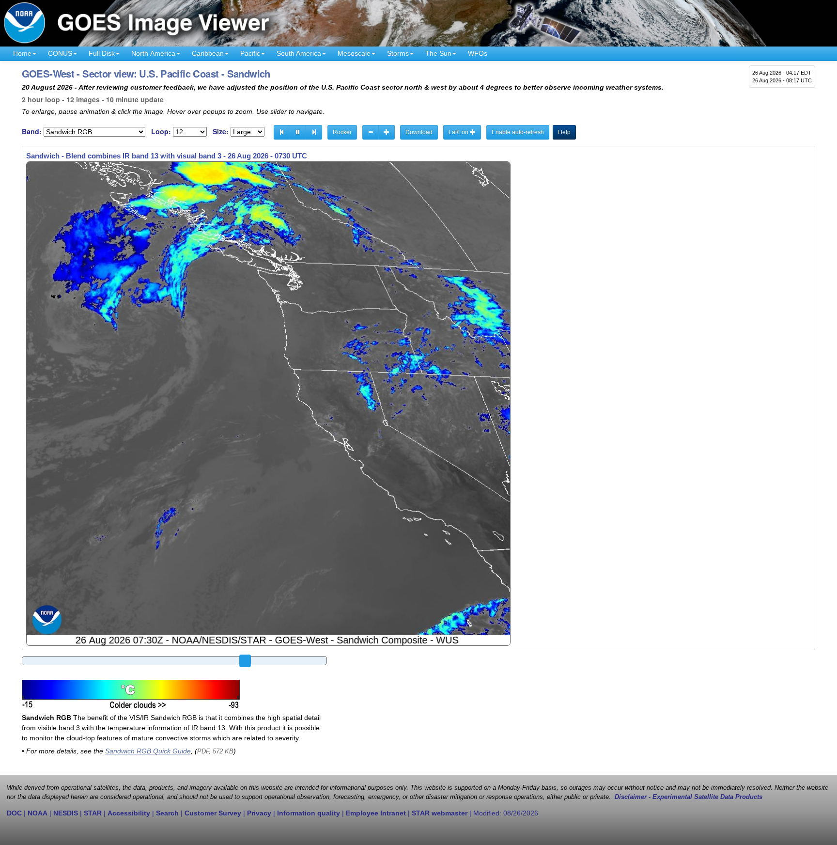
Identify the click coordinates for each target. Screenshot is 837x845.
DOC (14, 813)
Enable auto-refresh (518, 132)
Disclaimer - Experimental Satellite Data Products (688, 797)
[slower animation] (370, 132)
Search (167, 813)
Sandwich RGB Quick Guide (148, 751)
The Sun (438, 53)
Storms (398, 53)
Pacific (250, 53)
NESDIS (65, 813)
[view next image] (314, 132)
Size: (221, 131)
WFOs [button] (477, 53)
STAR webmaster (439, 813)
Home (22, 53)
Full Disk (102, 53)
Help (564, 132)
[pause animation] (298, 132)
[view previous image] (282, 132)
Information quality (308, 813)
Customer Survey (213, 813)
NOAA (37, 813)
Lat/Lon (459, 132)
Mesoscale (354, 53)
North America (153, 53)
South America (299, 53)
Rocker (342, 132)
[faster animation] (386, 132)
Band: (32, 131)
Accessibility (129, 813)
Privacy (259, 813)
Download (419, 132)
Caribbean (208, 53)
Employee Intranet (376, 813)
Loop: (161, 131)
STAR (93, 813)
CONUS (60, 53)
